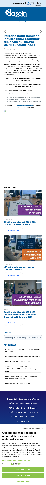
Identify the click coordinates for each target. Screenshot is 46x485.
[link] (33, 3)
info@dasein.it (30, 408)
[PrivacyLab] (16, 464)
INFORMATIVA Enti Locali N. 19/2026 (17, 362)
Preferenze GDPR (23, 482)
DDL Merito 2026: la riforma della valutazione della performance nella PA (21, 377)
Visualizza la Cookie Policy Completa (16, 460)
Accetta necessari (23, 476)
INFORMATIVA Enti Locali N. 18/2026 (17, 383)
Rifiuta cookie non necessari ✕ (32, 428)
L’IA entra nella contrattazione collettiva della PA (19, 268)
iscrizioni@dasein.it (25, 105)
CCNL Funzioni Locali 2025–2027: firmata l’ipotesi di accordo (20, 223)
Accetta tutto (23, 470)
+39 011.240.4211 (16, 408)
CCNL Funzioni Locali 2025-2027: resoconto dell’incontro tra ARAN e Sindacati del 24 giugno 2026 (21, 314)
